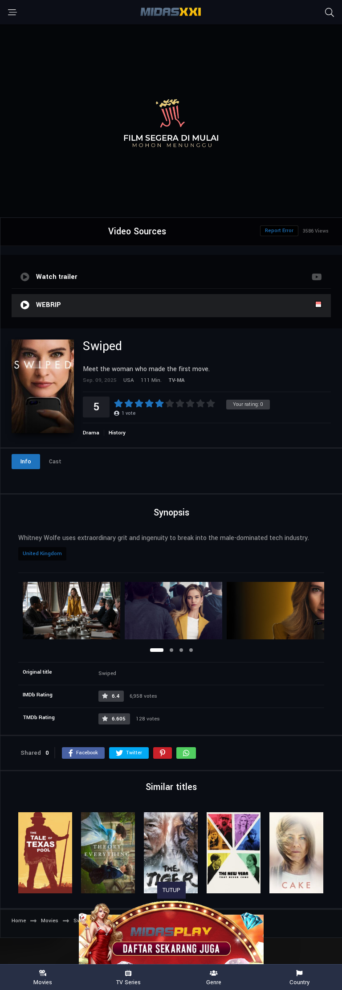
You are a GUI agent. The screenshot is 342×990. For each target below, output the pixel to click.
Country (299, 982)
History (117, 433)
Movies (42, 982)
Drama (91, 433)
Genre (213, 982)
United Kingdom (42, 553)
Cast (55, 462)
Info (25, 462)
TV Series (128, 982)
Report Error (279, 230)
